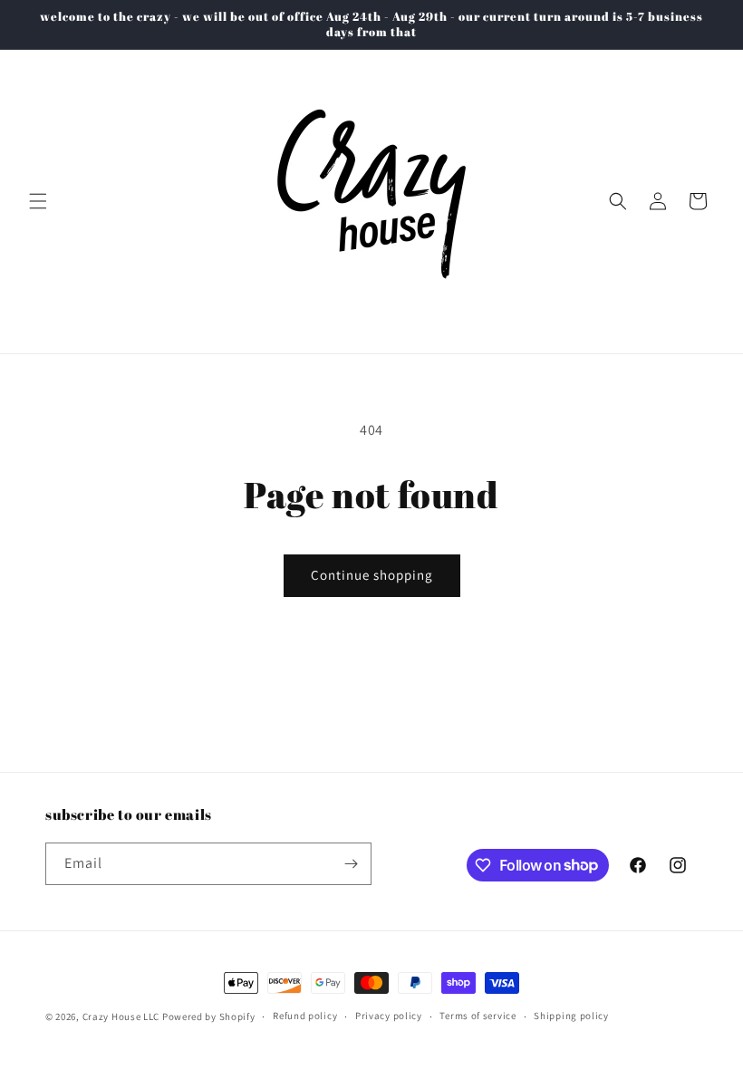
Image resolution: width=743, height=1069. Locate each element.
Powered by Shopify (209, 1016)
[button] (38, 201)
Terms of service (477, 1015)
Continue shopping (372, 574)
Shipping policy (571, 1015)
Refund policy (305, 1015)
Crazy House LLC (121, 1016)
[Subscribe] (351, 864)
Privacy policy (388, 1015)
